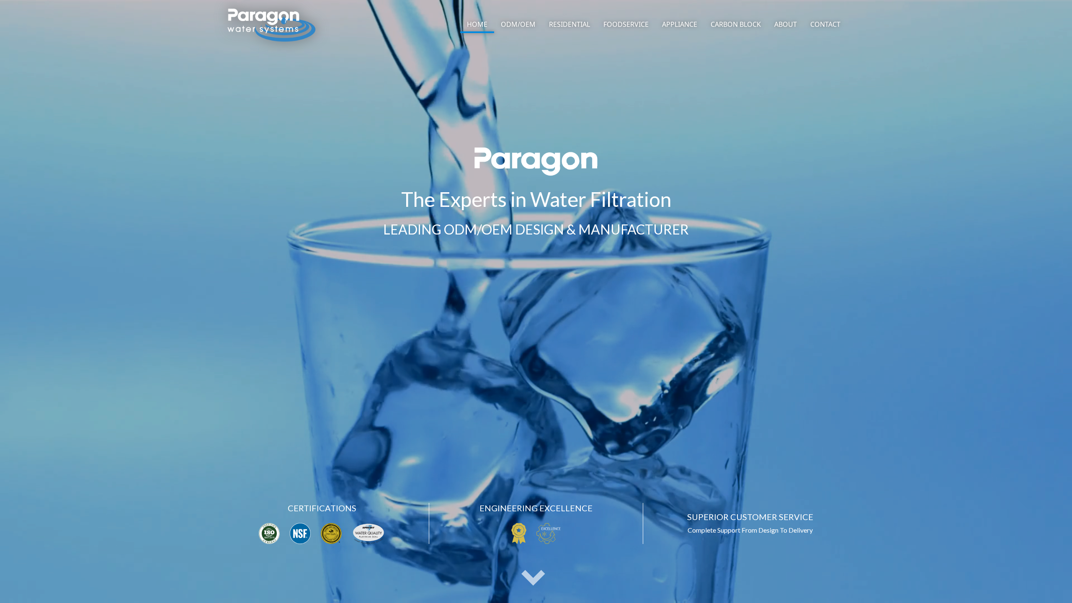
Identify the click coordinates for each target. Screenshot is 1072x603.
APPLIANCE (679, 24)
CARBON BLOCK (736, 24)
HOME (477, 24)
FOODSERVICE (626, 24)
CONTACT (825, 24)
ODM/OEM (518, 24)
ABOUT (785, 24)
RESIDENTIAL (569, 24)
